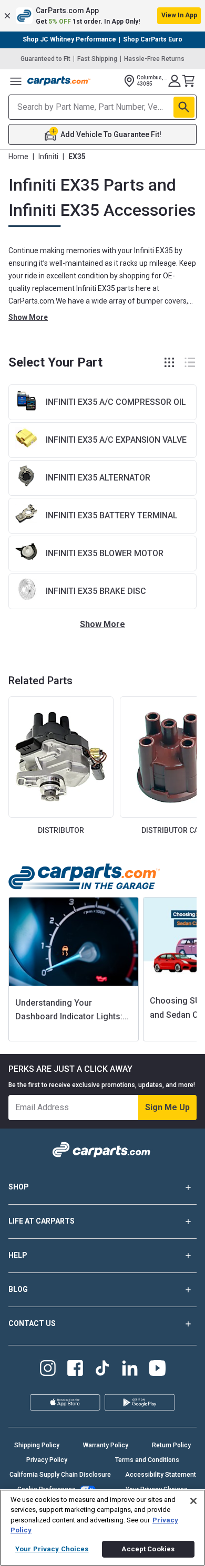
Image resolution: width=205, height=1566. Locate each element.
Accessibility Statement (160, 1474)
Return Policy (171, 1445)
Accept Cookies (148, 1549)
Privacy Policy (46, 1460)
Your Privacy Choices (52, 1549)
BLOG (18, 1289)
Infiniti (48, 156)
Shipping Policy (36, 1445)
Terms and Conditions (147, 1460)
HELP (17, 1255)
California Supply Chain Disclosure (60, 1474)
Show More (28, 317)
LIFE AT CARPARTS (41, 1221)
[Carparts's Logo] (58, 81)
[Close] (193, 1500)
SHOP (18, 1187)
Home (18, 156)
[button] (102, 16)
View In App (179, 15)
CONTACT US (32, 1323)
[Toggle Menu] (15, 81)
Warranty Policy (105, 1445)
